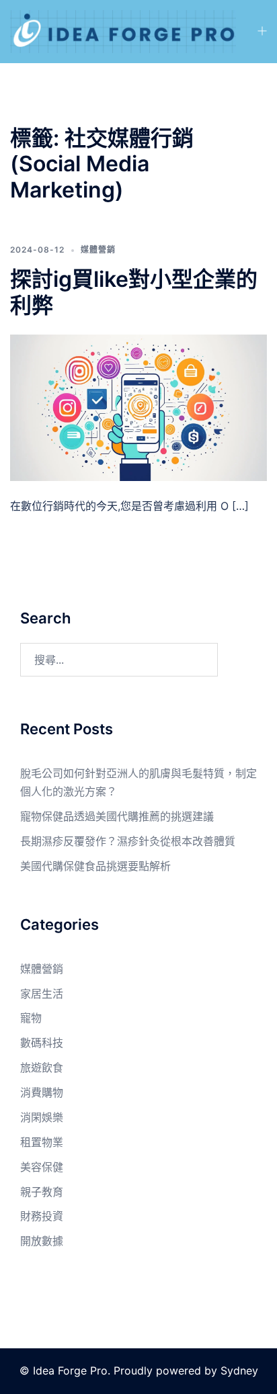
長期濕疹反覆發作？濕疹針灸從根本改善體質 (127, 841)
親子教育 (41, 1192)
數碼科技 (41, 1042)
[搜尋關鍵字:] (119, 660)
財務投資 (41, 1216)
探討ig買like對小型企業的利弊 (134, 292)
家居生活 (41, 993)
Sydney (239, 1370)
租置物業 (41, 1142)
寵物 (31, 1018)
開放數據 (41, 1241)
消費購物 (41, 1092)
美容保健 (41, 1167)
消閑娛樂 (41, 1117)
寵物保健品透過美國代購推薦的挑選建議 (117, 816)
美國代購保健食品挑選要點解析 (95, 866)
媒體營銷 (98, 250)
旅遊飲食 (41, 1067)
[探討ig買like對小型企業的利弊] (138, 407)
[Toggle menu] (261, 32)
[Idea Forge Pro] (123, 30)
